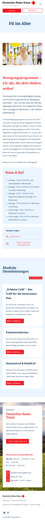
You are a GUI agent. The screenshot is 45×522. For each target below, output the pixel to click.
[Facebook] (4, 512)
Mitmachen (32, 11)
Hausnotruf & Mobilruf (20, 363)
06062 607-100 (16, 477)
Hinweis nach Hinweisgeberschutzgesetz (16, 505)
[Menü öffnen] (40, 4)
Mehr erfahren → (15, 321)
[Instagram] (8, 512)
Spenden (12, 11)
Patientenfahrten (17, 332)
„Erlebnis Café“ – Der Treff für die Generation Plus (21, 294)
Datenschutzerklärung (18, 500)
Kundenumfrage (35, 505)
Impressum (6, 500)
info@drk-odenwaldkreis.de (20, 473)
